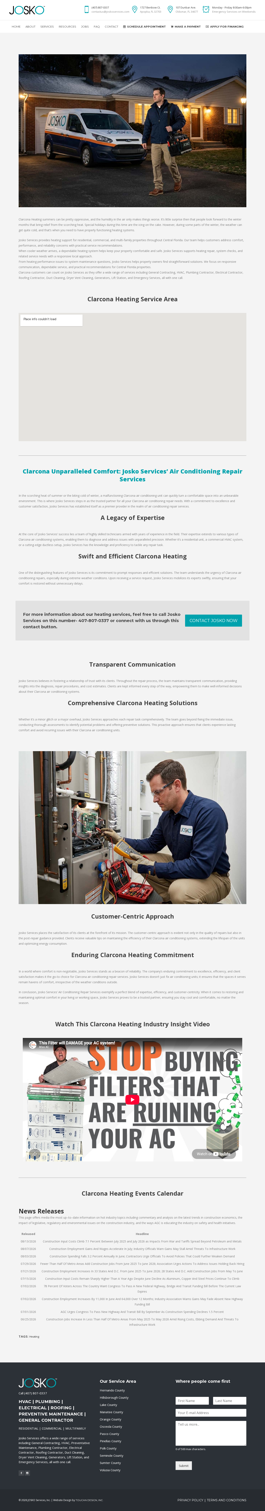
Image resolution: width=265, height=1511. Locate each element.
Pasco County (109, 1434)
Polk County (108, 1448)
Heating (34, 1336)
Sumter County (110, 1463)
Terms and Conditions (226, 1500)
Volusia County (110, 1470)
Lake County (108, 1405)
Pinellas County (110, 1441)
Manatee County (111, 1412)
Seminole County (111, 1455)
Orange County (110, 1419)
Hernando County (112, 1390)
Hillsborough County (114, 1397)
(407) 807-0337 (35, 1393)
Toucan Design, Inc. (89, 1500)
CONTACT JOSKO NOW (213, 620)
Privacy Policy (190, 1500)
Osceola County (111, 1426)
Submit (184, 1466)
